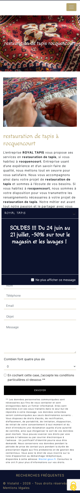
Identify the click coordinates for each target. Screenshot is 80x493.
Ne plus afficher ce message (56, 280)
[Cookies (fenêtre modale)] (73, 486)
